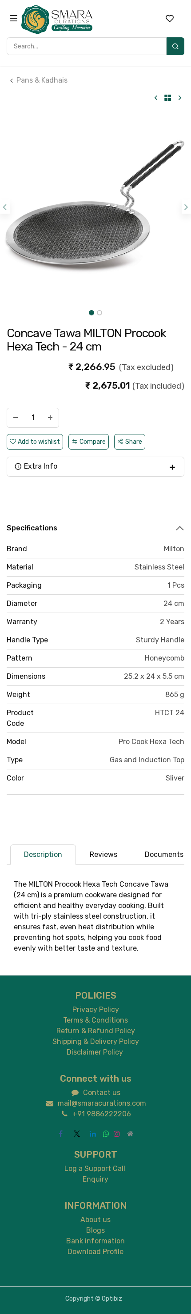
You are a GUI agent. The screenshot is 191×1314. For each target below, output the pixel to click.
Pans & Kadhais (42, 80)
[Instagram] (117, 1133)
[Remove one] (15, 417)
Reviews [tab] (103, 854)
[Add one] (50, 417)
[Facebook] (61, 1134)
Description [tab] (43, 854)
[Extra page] (130, 1134)
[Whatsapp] (106, 1133)
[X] (77, 1134)
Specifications (32, 528)
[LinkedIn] (93, 1134)
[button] (5, 206)
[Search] (175, 46)
